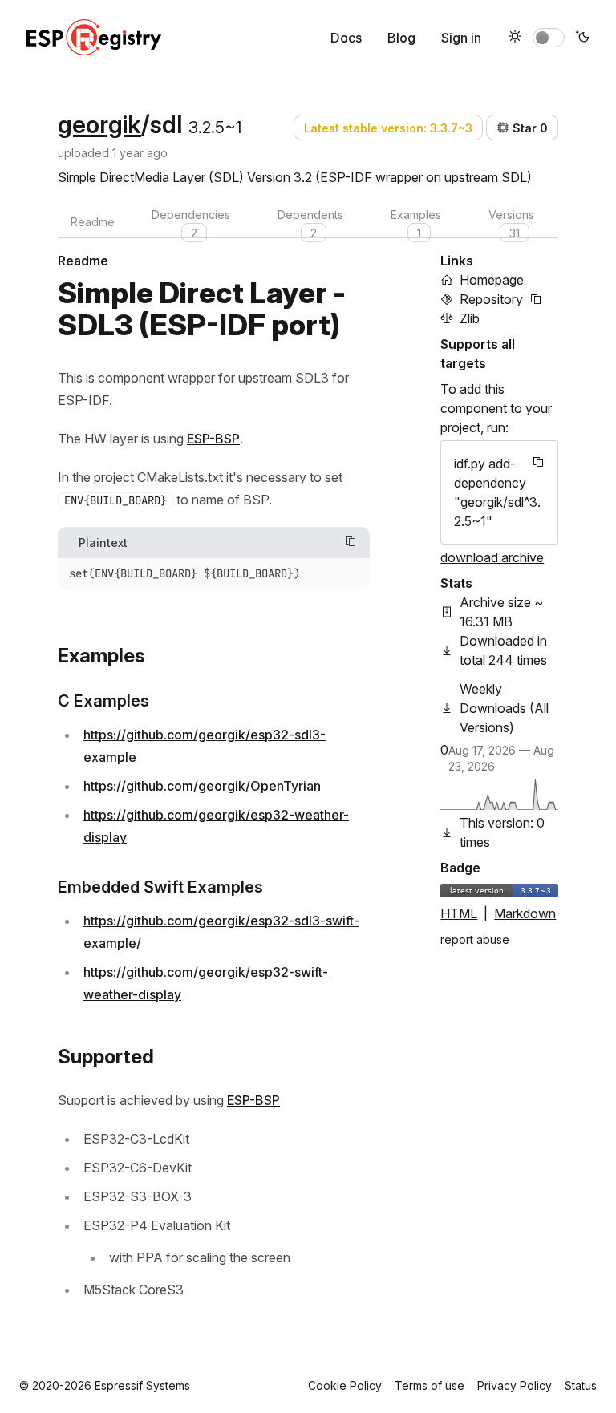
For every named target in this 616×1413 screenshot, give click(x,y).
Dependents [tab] (310, 223)
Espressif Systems (142, 1385)
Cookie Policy (345, 1385)
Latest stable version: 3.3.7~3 (388, 128)
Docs (346, 38)
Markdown (525, 913)
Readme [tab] (93, 222)
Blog (401, 38)
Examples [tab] (416, 223)
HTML (458, 913)
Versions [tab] (511, 223)
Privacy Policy (514, 1385)
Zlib (470, 318)
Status (581, 1385)
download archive (492, 557)
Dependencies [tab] (191, 223)
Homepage (492, 280)
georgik (99, 124)
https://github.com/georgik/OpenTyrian (202, 786)
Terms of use (429, 1385)
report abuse (474, 939)
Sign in (461, 38)
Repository (491, 299)
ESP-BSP (213, 439)
